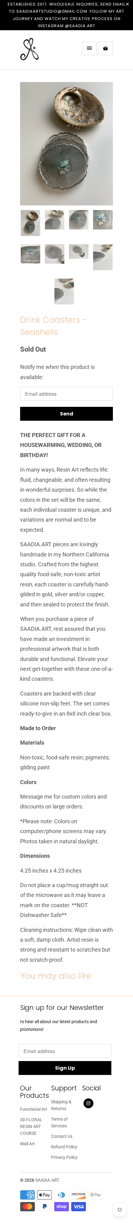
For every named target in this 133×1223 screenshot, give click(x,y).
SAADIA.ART (47, 1180)
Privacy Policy (64, 1157)
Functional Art (33, 1109)
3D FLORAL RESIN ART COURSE (31, 1126)
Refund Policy (64, 1146)
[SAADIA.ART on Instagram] (88, 1103)
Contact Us (61, 1136)
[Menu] (89, 48)
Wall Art (27, 1143)
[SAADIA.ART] (45, 52)
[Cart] (105, 48)
